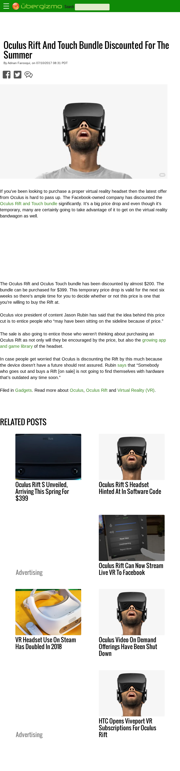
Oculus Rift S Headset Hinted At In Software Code (130, 488)
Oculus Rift (97, 390)
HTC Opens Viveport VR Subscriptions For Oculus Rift (127, 727)
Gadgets (23, 390)
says (121, 365)
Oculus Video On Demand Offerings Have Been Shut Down (128, 646)
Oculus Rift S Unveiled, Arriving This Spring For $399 (42, 491)
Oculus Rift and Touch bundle (28, 203)
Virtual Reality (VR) (136, 390)
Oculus (76, 390)
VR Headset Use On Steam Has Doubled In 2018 (45, 643)
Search (69, 6)
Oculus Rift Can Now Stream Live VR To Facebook (131, 569)
